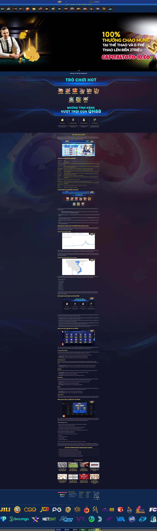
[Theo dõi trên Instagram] (61, 496)
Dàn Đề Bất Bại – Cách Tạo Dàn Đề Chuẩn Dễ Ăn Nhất (94, 470)
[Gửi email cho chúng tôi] (64, 496)
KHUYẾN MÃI (90, 4)
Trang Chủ (67, 4)
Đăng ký (87, 493)
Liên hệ (80, 496)
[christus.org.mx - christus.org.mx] (61, 2)
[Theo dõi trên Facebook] (60, 496)
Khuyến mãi (81, 497)
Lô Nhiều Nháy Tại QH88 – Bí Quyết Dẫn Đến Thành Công (62, 470)
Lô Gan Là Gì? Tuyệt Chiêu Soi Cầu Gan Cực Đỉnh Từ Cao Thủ (84, 481)
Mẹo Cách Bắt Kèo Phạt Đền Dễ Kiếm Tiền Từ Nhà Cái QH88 (73, 470)
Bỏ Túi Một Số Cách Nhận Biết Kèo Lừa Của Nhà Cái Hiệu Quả (73, 481)
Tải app (87, 495)
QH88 (58, 136)
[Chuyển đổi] (58, 450)
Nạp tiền (87, 496)
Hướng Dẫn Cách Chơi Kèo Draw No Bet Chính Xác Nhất (84, 470)
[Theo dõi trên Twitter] (63, 496)
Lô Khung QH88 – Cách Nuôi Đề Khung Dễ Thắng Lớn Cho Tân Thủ (95, 482)
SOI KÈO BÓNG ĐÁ (84, 4)
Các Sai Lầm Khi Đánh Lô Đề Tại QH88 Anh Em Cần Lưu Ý (62, 481)
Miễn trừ (80, 495)
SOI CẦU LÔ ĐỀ (78, 4)
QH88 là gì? (81, 493)
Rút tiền (87, 497)
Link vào (87, 494)
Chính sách (81, 494)
